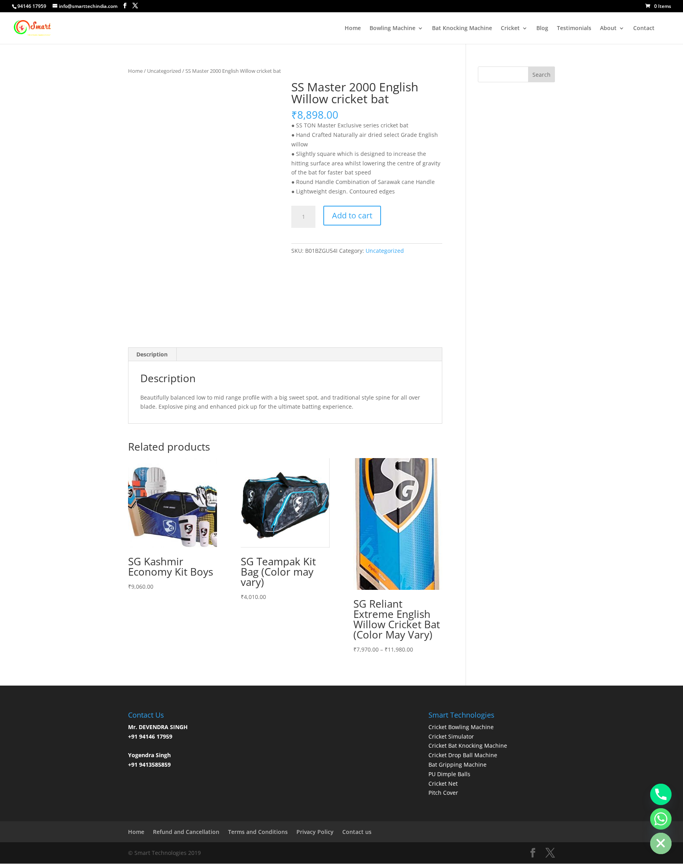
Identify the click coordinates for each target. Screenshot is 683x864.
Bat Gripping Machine (457, 764)
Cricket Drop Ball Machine (462, 755)
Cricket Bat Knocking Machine (467, 745)
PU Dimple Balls (449, 774)
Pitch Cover (443, 792)
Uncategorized (164, 70)
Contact (644, 28)
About (608, 28)
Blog (542, 28)
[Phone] (661, 794)
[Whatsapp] (661, 819)
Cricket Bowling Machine (461, 727)
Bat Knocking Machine (462, 28)
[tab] (152, 354)
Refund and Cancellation (186, 832)
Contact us (357, 832)
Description (152, 354)
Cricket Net (443, 783)
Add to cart (352, 215)
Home (353, 28)
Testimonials (574, 28)
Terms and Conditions (258, 832)
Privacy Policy (315, 832)
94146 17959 (31, 6)
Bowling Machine (392, 28)
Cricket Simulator (451, 736)
